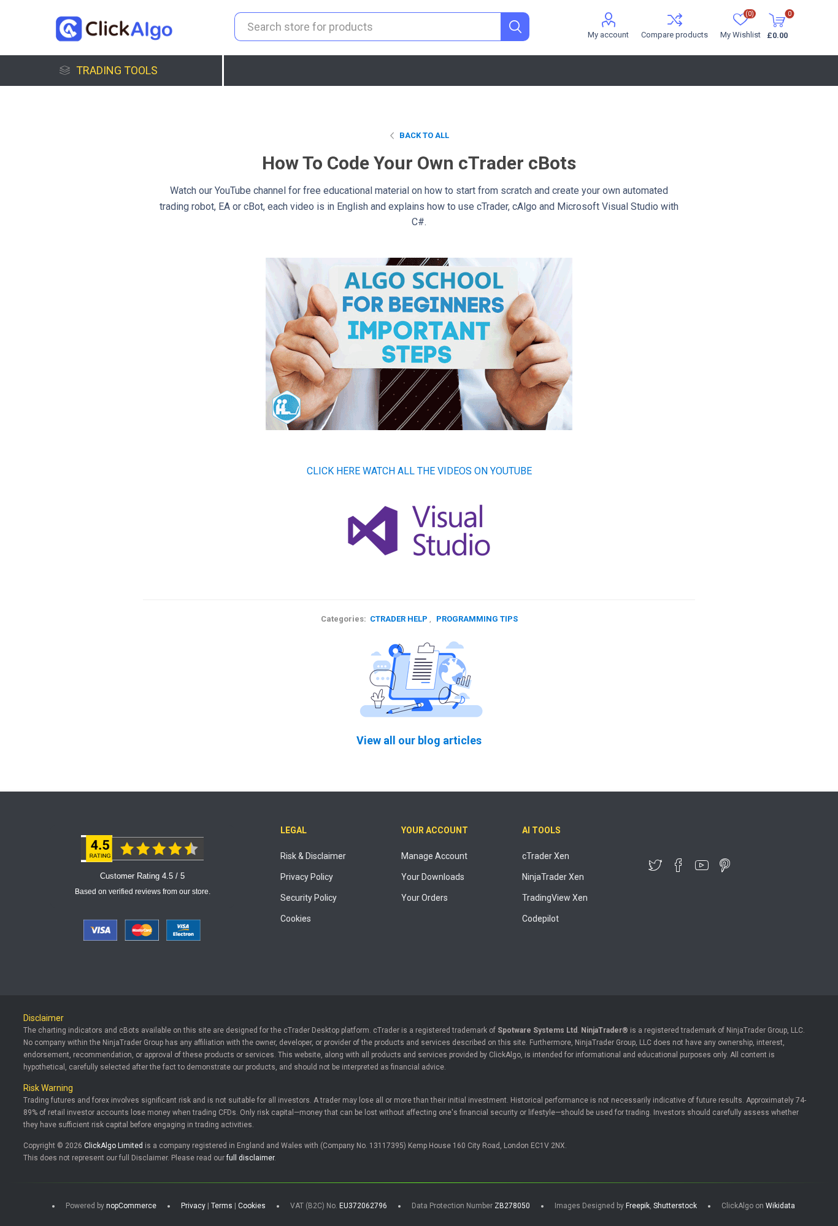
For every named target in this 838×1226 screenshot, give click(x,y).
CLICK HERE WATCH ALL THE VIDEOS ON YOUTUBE (419, 471)
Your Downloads (432, 877)
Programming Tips (477, 618)
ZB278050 (512, 1205)
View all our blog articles (419, 740)
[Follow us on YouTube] (702, 865)
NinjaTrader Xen (553, 877)
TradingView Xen (555, 898)
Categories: (343, 618)
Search (515, 26)
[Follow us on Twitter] (655, 865)
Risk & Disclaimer (313, 856)
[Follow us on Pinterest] (725, 865)
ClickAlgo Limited (113, 1145)
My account (608, 34)
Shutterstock (675, 1205)
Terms (222, 1205)
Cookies (295, 918)
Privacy (193, 1205)
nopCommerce (131, 1205)
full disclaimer (250, 1158)
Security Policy (308, 898)
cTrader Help (399, 618)
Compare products (674, 34)
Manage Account (434, 856)
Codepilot (540, 918)
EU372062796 (363, 1205)
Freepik (638, 1205)
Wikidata (780, 1205)
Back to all (424, 135)
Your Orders (424, 898)
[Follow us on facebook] (678, 865)
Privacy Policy (306, 877)
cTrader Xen (545, 856)
